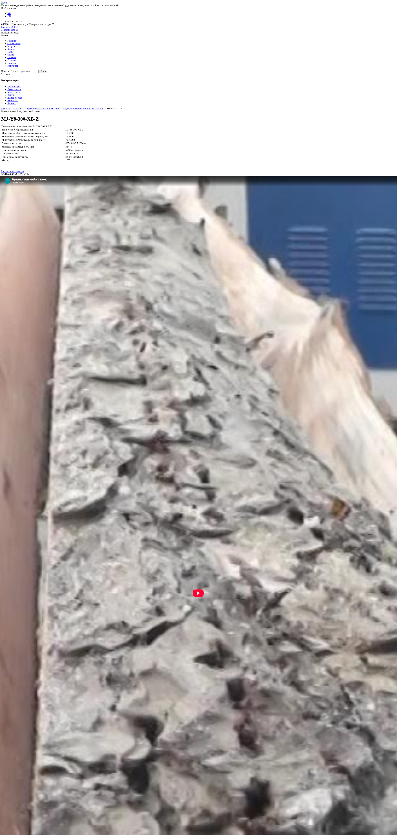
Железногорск (14, 97)
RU (9, 13)
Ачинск (11, 103)
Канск (10, 95)
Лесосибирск (14, 89)
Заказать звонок (9, 30)
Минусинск (13, 92)
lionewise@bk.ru (9, 27)
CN (9, 16)
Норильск (12, 100)
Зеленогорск (14, 86)
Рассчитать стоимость (12, 171)
